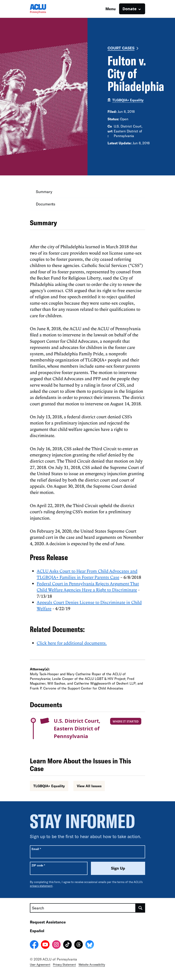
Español (37, 930)
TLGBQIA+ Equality (128, 100)
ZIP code (38, 865)
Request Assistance (48, 922)
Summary (44, 191)
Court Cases (121, 48)
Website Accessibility (92, 964)
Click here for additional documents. (72, 643)
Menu (110, 8)
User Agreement (40, 964)
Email (36, 849)
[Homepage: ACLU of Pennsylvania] (45, 9)
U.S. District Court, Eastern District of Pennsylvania (77, 728)
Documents (45, 204)
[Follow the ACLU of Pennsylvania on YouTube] (45, 945)
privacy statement (41, 885)
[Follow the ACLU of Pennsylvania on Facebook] (34, 945)
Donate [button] (129, 8)
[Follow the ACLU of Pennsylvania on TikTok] (67, 945)
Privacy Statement (64, 964)
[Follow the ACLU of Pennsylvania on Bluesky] (89, 945)
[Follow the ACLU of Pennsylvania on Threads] (78, 945)
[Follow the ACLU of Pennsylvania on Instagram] (56, 945)
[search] (140, 908)
